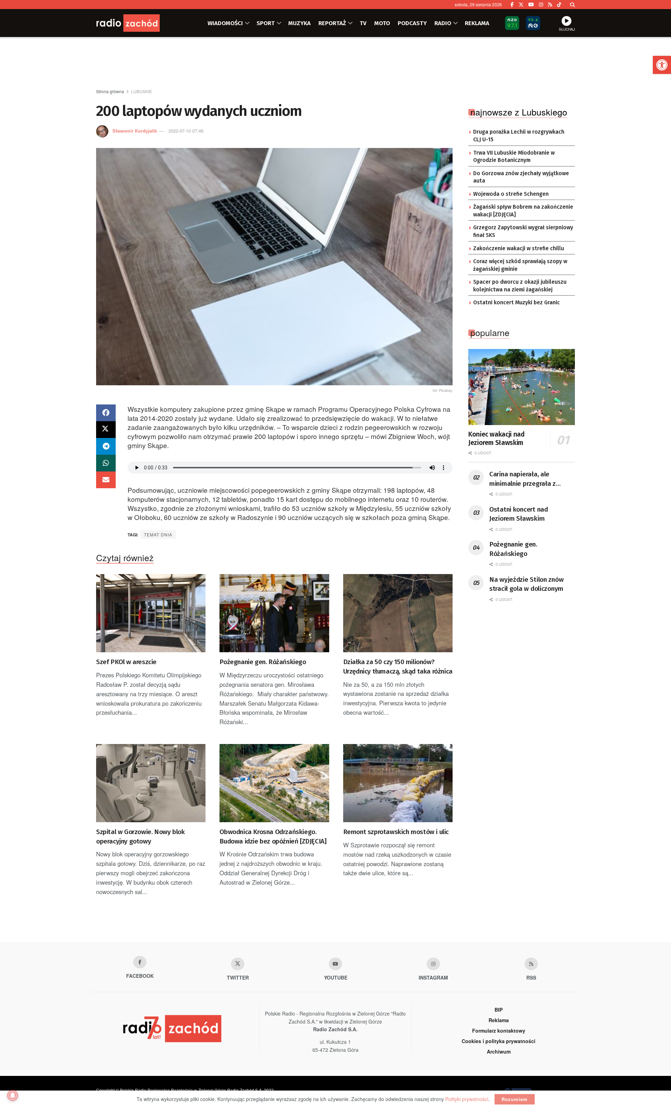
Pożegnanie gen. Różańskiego (262, 662)
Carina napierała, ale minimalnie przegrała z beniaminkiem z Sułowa (523, 479)
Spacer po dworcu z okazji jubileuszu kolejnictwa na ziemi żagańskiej (520, 286)
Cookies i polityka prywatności (498, 1041)
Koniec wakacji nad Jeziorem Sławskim (496, 438)
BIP (499, 1009)
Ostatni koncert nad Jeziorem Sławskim (518, 514)
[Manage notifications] (12, 1095)
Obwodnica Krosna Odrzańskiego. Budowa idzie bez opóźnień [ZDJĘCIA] (272, 836)
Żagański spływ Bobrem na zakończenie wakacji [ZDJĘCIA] (523, 211)
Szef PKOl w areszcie (126, 662)
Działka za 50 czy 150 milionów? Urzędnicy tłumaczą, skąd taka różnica (398, 666)
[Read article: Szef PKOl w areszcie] (150, 613)
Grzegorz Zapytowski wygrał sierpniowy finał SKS (523, 231)
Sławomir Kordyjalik (135, 130)
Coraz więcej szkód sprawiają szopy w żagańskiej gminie (520, 265)
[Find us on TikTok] (559, 4)
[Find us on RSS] (550, 4)
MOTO (382, 23)
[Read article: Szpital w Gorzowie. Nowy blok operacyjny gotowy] (150, 783)
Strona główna (110, 91)
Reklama (499, 1020)
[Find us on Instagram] (541, 4)
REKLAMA (477, 23)
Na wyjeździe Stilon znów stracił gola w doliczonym (526, 584)
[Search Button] (572, 4)
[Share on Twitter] (106, 429)
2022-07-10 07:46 (185, 130)
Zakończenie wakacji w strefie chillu (518, 248)
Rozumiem (515, 1099)
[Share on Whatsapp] (106, 463)
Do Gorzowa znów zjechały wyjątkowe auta (521, 177)
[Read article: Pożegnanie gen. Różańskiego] (274, 613)
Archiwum (499, 1051)
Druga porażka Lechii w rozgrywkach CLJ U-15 (518, 136)
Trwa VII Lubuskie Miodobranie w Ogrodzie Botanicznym (514, 157)
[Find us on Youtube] (335, 964)
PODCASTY (412, 23)
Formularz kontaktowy (498, 1030)
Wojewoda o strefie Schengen (511, 194)
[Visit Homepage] (138, 23)
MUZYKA (299, 23)
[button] (662, 65)
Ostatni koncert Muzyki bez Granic (516, 302)
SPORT (266, 23)
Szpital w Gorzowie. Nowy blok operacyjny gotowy (140, 836)
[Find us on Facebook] (512, 4)
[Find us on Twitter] (521, 4)
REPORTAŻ (332, 23)
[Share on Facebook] (106, 412)
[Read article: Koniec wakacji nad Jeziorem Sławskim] (521, 387)
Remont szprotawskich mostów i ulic (396, 832)
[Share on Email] (106, 479)
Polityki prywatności (466, 1098)
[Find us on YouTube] (531, 4)
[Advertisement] (335, 63)
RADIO (442, 23)
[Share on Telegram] (106, 446)
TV (363, 23)
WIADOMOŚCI (225, 23)
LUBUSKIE (141, 91)
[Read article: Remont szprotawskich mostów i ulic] (398, 783)
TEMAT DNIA (158, 534)
